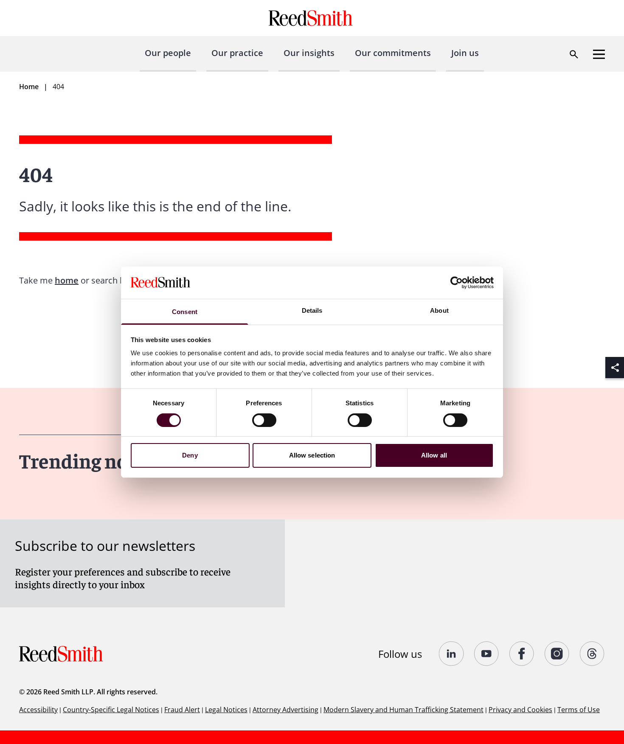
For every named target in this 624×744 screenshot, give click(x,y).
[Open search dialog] (573, 54)
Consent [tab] (184, 311)
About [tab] (439, 310)
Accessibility (38, 709)
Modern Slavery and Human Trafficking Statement (403, 709)
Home (29, 86)
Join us (465, 53)
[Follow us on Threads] (592, 653)
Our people (168, 53)
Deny (189, 455)
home (67, 280)
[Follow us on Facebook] (521, 653)
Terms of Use (578, 709)
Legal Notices (226, 709)
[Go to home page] (312, 18)
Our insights (309, 53)
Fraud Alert (182, 709)
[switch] (264, 420)
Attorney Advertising (285, 709)
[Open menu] (599, 54)
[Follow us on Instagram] (557, 653)
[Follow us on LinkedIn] (451, 653)
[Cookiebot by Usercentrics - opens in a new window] (456, 282)
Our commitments (393, 53)
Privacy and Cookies (520, 709)
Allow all (434, 455)
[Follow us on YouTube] (486, 653)
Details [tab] (312, 310)
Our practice (237, 53)
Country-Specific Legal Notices (111, 709)
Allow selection (312, 455)
